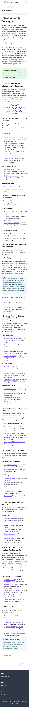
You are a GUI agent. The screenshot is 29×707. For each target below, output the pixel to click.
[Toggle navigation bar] (2, 2)
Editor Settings (8, 491)
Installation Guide (9, 580)
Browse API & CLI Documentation (14, 633)
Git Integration (8, 158)
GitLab (6, 307)
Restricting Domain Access (12, 397)
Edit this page (8, 655)
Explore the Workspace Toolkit (13, 627)
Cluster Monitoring (10, 599)
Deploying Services (10, 367)
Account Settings (9, 478)
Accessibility (8, 496)
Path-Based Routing (10, 389)
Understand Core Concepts (12, 622)
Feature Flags (8, 595)
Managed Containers (10, 338)
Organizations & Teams (11, 187)
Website (3, 685)
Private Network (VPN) (11, 402)
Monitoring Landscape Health (13, 523)
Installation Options (10, 584)
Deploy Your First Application (13, 616)
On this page (6, 14)
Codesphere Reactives (10, 345)
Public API (7, 238)
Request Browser (9, 534)
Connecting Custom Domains (13, 427)
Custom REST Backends (11, 380)
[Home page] (3, 7)
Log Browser (8, 529)
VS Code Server (8, 152)
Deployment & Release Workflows (14, 442)
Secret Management (10, 169)
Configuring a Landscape (11, 223)
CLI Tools (7, 234)
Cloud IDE (7, 137)
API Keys (6, 482)
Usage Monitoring (9, 538)
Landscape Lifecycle (10, 356)
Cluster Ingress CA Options (12, 590)
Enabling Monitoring (10, 518)
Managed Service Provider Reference (15, 373)
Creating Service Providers (12, 433)
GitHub (6, 303)
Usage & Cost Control (10, 465)
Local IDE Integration (10, 143)
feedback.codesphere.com (11, 648)
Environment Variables (11, 176)
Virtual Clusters (9, 351)
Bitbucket (7, 309)
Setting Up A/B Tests (10, 393)
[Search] (26, 2)
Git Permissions (9, 487)
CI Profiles (7, 216)
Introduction (5, 676)
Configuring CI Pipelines (11, 212)
